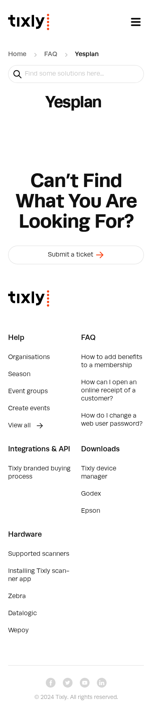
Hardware (25, 534)
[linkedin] (102, 683)
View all (20, 425)
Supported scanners (38, 554)
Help (16, 338)
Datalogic (22, 613)
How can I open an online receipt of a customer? (109, 390)
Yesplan (87, 54)
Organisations (29, 357)
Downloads (100, 449)
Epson (90, 511)
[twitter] (68, 683)
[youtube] (85, 683)
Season (19, 374)
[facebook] (51, 683)
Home (17, 54)
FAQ (50, 54)
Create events (29, 408)
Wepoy (18, 630)
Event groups (28, 391)
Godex (91, 494)
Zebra (17, 596)
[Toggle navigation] (136, 22)
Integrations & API (39, 449)
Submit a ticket (71, 255)
